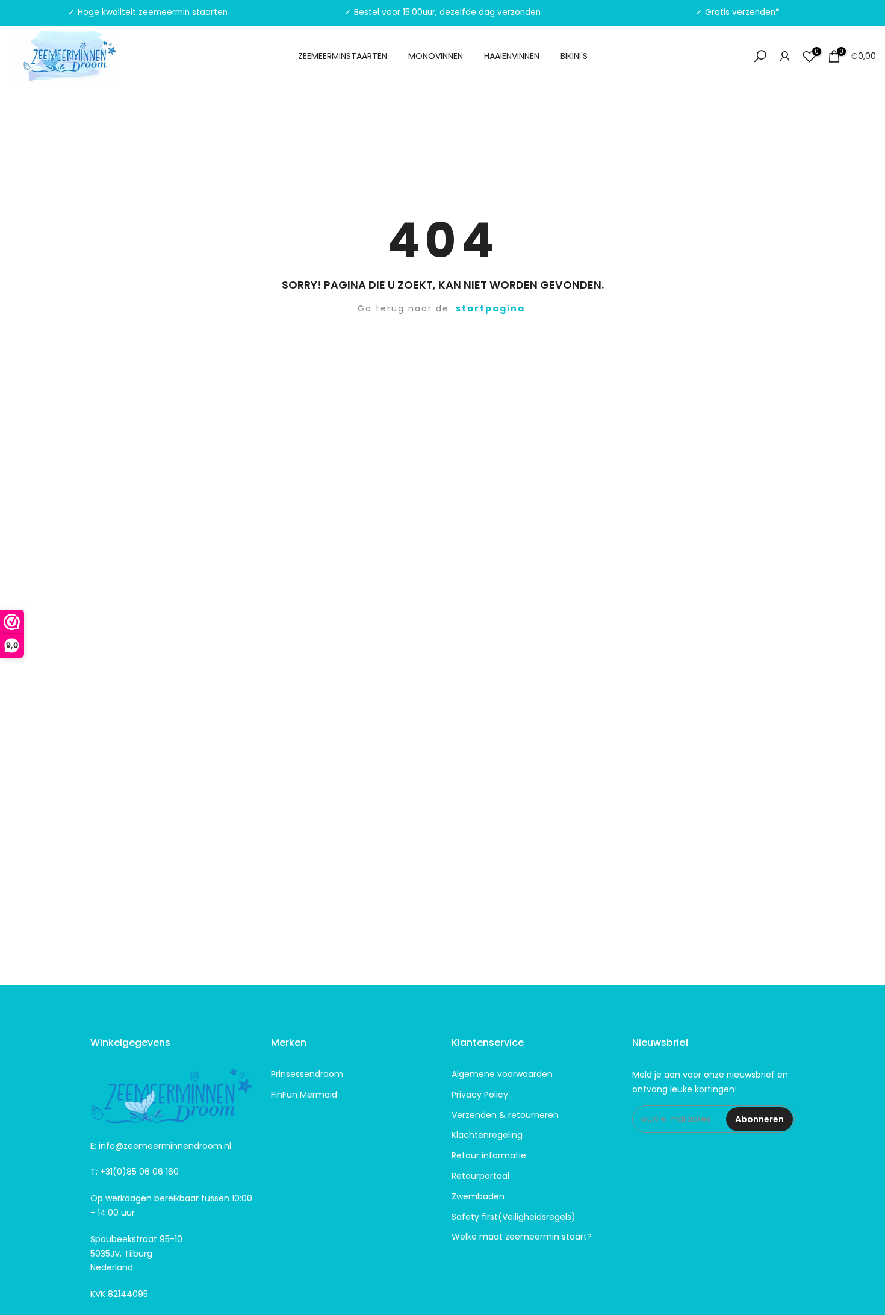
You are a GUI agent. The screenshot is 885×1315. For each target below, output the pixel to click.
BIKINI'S (574, 56)
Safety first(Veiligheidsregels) (514, 1217)
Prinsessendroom (307, 1074)
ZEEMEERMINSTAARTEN (342, 56)
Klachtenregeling (487, 1135)
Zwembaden (478, 1196)
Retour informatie (489, 1155)
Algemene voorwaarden (502, 1074)
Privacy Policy (480, 1095)
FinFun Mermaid (304, 1095)
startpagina (490, 308)
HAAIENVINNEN (511, 56)
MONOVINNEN (435, 56)
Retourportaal (480, 1176)
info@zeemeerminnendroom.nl (165, 1146)
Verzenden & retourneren (505, 1115)
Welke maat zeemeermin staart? (522, 1237)
